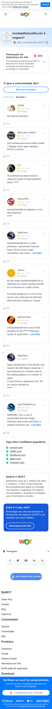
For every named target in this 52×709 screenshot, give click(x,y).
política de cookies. (21, 7)
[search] (45, 14)
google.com (16, 447)
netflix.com (16, 451)
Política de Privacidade (37, 706)
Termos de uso (24, 706)
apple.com (15, 458)
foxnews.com (17, 462)
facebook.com (17, 455)
